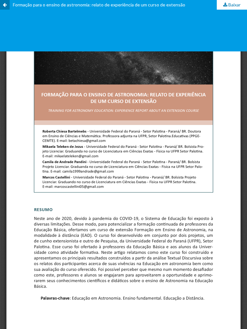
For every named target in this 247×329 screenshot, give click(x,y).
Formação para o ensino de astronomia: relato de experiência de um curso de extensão (99, 4)
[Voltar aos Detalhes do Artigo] (5, 5)
